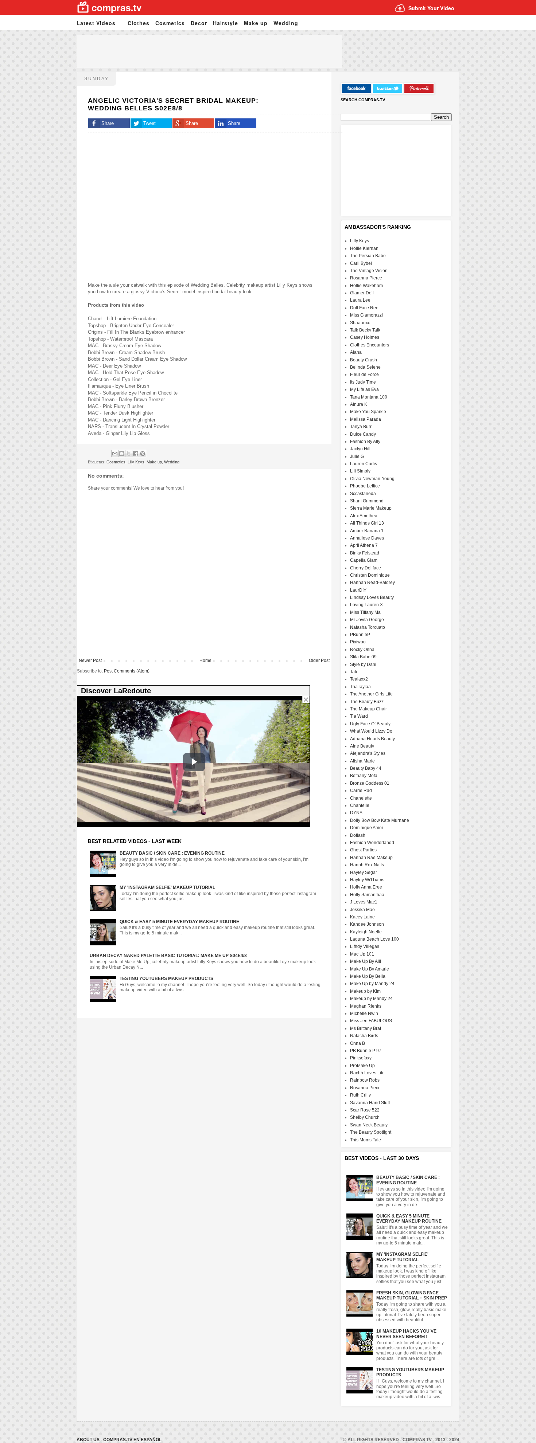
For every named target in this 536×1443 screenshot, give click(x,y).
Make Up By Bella (367, 976)
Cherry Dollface (365, 567)
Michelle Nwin (364, 1013)
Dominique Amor (366, 827)
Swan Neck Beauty (369, 1125)
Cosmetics (170, 23)
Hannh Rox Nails (367, 864)
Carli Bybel (361, 263)
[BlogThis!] (121, 453)
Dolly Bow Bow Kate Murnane (379, 820)
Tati (353, 671)
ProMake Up (362, 1065)
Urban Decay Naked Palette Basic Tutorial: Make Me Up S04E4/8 (168, 955)
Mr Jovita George (367, 619)
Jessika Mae (362, 909)
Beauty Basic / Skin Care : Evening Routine (172, 853)
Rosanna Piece (365, 1087)
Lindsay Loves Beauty (372, 597)
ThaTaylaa (360, 686)
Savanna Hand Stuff (370, 1102)
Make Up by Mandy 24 (372, 983)
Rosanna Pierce (366, 278)
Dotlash (357, 835)
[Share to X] (128, 453)
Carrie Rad (361, 790)
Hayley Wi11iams (367, 879)
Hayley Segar (363, 872)
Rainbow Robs (365, 1080)
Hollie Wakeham (366, 285)
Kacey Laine (362, 916)
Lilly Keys (136, 462)
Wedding (285, 23)
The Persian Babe (368, 255)
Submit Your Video (431, 8)
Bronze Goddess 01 (369, 783)
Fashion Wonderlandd (372, 842)
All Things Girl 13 (367, 523)
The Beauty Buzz (367, 701)
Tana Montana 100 (368, 397)
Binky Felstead (364, 553)
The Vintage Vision (369, 270)
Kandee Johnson (367, 924)
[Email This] (115, 453)
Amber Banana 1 (367, 530)
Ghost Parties (363, 849)
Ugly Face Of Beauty (370, 723)
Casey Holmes (364, 337)
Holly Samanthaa (367, 894)
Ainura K (358, 404)
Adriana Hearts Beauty (372, 738)
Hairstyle (225, 23)
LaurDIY (358, 590)
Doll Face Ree (364, 307)
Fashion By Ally (365, 441)
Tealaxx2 (359, 679)
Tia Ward (359, 716)
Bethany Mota (363, 775)
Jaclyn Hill (360, 448)
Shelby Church (365, 1117)
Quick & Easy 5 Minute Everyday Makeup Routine (179, 921)
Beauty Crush (363, 359)
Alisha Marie (362, 761)
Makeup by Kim (365, 991)
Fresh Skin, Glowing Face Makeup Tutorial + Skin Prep (411, 1295)
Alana (356, 352)
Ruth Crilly (360, 1095)
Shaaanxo (360, 322)
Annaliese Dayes (367, 538)
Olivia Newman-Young (372, 478)
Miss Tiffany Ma (365, 612)
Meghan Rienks (365, 1006)
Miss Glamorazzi (366, 315)
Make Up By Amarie (369, 969)
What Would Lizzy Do (371, 731)
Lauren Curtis (363, 463)
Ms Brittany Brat (365, 1028)
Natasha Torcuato (367, 627)
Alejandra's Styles (367, 753)
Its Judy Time (363, 382)
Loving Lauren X (366, 604)
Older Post (319, 660)
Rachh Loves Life (367, 1072)
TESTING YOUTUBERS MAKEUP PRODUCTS (166, 978)
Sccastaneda (363, 493)
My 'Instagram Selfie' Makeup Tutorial (167, 887)
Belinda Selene (365, 367)
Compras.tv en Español (132, 1439)
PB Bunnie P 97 (365, 1050)
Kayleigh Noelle (366, 931)
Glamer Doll (362, 292)
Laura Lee (360, 300)
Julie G (357, 456)
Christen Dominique (370, 575)
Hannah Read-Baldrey (372, 582)
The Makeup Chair (368, 708)
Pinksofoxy (361, 1057)
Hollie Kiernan (364, 248)
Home (205, 660)
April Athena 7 (364, 545)
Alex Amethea (363, 515)
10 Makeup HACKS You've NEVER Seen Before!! (406, 1334)
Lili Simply (360, 471)
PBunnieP (360, 634)
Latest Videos (96, 23)
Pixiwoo (358, 641)
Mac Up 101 (362, 954)
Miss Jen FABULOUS (371, 1020)
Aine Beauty (362, 746)
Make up (256, 23)
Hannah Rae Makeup (371, 857)
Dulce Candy (363, 434)
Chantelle (359, 805)
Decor (199, 23)
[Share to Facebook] (135, 453)
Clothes (138, 23)
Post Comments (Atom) (126, 671)
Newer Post (90, 660)
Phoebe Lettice (365, 486)
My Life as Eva (364, 389)
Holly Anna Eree (366, 887)
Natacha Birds (364, 1035)
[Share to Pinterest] (142, 453)
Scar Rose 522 (365, 1110)
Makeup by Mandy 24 (371, 998)
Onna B (357, 1043)
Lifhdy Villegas (364, 946)
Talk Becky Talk (365, 330)
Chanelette (361, 798)
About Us (89, 1439)
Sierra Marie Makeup (371, 508)
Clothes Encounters (369, 345)
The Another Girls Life (371, 694)
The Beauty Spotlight (370, 1132)
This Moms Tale (365, 1139)
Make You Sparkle (368, 411)
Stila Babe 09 (363, 656)
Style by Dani (363, 664)
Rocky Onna (362, 649)
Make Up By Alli (365, 961)
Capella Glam (363, 560)
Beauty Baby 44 (365, 768)
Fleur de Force (364, 374)
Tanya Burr (361, 426)
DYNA (356, 812)
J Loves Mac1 (363, 902)
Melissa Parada (365, 419)
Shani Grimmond (367, 500)
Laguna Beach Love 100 (374, 939)
